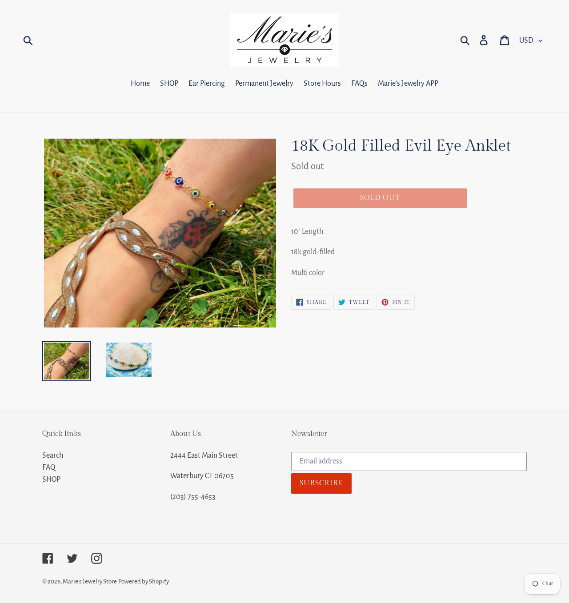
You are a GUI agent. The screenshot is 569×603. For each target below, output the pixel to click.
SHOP (51, 479)
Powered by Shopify (143, 581)
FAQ (49, 467)
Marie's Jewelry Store (90, 581)
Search (52, 455)
